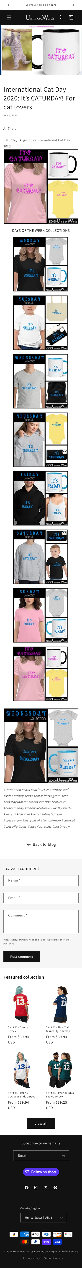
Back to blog (44, 844)
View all (41, 1123)
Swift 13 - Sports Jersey (18, 1029)
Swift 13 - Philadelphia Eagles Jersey (60, 1094)
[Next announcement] (74, 5)
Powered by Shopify (46, 1251)
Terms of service (53, 1258)
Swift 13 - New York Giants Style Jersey (58, 1029)
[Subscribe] (64, 1155)
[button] (9, 17)
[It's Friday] (40, 526)
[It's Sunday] (40, 643)
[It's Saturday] (40, 585)
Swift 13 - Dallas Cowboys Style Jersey (21, 1094)
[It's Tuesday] (40, 351)
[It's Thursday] (40, 468)
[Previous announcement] (8, 5)
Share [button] (12, 128)
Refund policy (70, 1251)
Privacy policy (31, 1258)
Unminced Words (23, 1251)
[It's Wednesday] (40, 409)
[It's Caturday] (41, 186)
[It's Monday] (40, 292)
